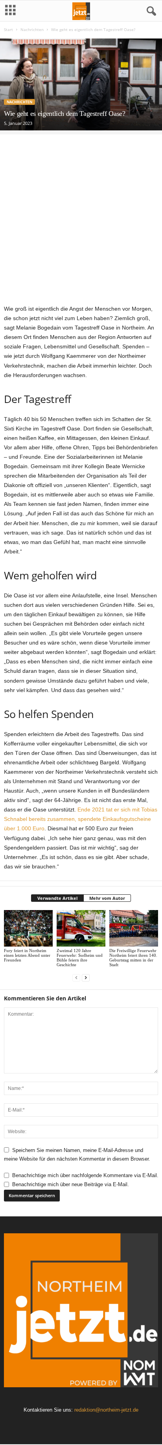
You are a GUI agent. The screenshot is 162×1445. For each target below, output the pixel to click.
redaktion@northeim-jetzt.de (106, 1410)
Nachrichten (32, 29)
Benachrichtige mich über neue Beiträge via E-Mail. (70, 1184)
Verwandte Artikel (57, 898)
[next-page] (86, 978)
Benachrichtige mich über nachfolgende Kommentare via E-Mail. (85, 1175)
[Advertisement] (81, 215)
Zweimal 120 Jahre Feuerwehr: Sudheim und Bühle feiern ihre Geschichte (80, 957)
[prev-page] (76, 978)
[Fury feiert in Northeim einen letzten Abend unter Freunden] (28, 928)
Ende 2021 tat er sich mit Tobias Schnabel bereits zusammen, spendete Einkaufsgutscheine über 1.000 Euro (80, 818)
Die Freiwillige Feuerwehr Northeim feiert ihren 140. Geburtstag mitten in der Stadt (133, 957)
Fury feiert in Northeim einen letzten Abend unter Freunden (27, 955)
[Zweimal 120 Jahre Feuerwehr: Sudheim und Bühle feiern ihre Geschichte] (81, 928)
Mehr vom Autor (107, 898)
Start (8, 29)
